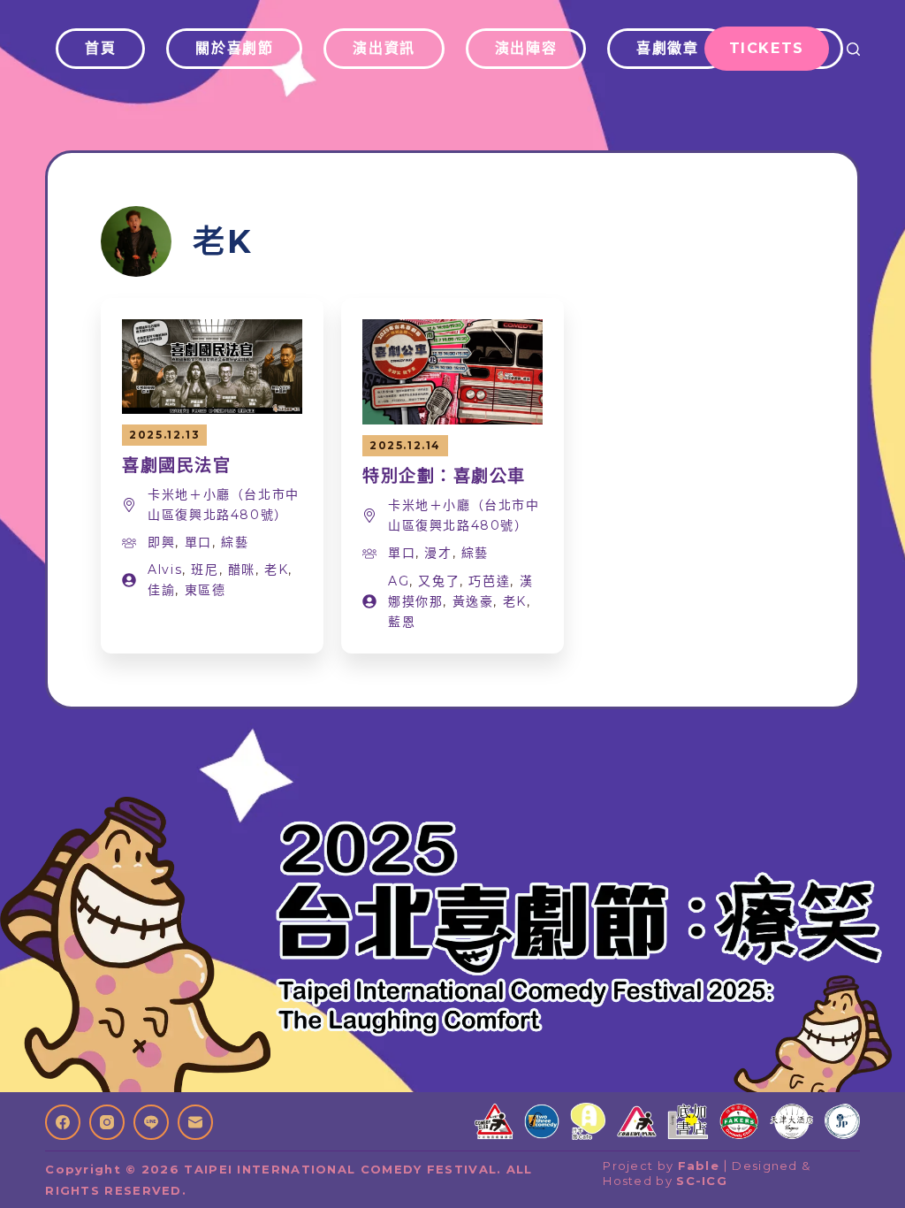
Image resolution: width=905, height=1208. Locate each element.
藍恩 (401, 622)
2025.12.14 (405, 445)
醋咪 (241, 569)
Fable (699, 1165)
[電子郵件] (195, 1122)
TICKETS (766, 48)
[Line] (151, 1122)
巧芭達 (489, 581)
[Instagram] (107, 1122)
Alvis (165, 569)
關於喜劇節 (234, 48)
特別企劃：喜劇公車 (444, 475)
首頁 (100, 48)
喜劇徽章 (667, 48)
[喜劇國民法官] (212, 330)
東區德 (205, 590)
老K (276, 569)
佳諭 (161, 590)
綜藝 (234, 542)
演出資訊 (383, 48)
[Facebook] (62, 1122)
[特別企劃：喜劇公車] (452, 330)
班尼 (204, 569)
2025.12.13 (164, 434)
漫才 (438, 553)
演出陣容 (526, 48)
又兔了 (439, 581)
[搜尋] (853, 49)
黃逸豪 (473, 601)
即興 (161, 542)
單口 (198, 542)
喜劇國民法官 (176, 465)
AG (398, 581)
